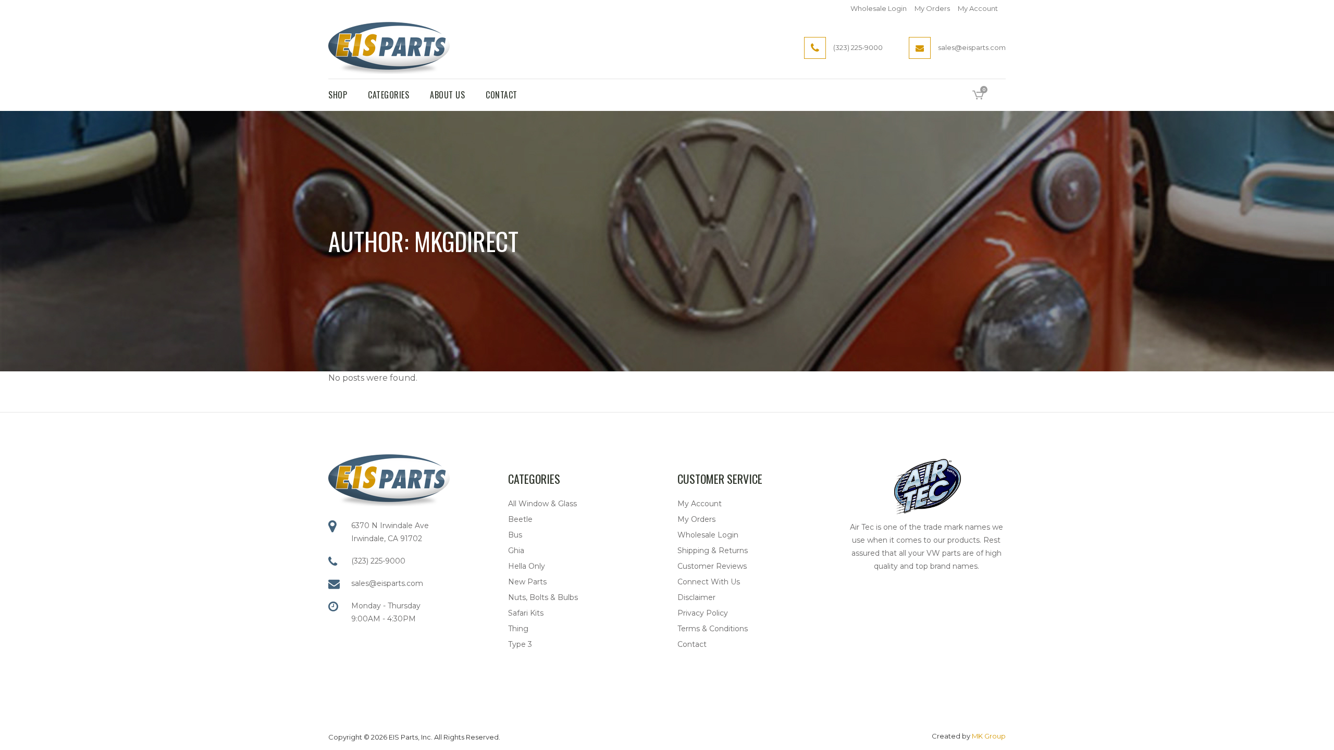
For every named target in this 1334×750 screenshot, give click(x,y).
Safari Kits (526, 613)
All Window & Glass (542, 503)
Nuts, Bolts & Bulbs (543, 597)
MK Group (989, 736)
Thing (518, 628)
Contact (692, 644)
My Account (978, 8)
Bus (515, 535)
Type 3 (520, 644)
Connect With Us (708, 581)
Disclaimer (696, 597)
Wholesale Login (878, 8)
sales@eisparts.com (387, 583)
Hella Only (526, 566)
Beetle (520, 519)
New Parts (527, 581)
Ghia (516, 550)
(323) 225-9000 (378, 561)
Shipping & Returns (712, 550)
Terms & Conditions (712, 628)
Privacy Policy (702, 613)
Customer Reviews (712, 566)
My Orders (932, 8)
